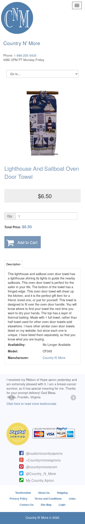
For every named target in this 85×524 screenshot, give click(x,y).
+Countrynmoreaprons (43, 460)
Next (73, 398)
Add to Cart (27, 242)
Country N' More (54, 357)
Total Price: (18, 227)
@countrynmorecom (41, 466)
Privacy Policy (18, 498)
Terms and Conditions (48, 498)
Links (72, 498)
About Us (44, 493)
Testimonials (23, 493)
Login (62, 505)
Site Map (46, 505)
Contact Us (27, 505)
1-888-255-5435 (25, 55)
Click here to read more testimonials (31, 403)
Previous (12, 398)
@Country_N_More (41, 473)
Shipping (62, 493)
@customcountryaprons (44, 453)
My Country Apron (40, 480)
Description (13, 264)
